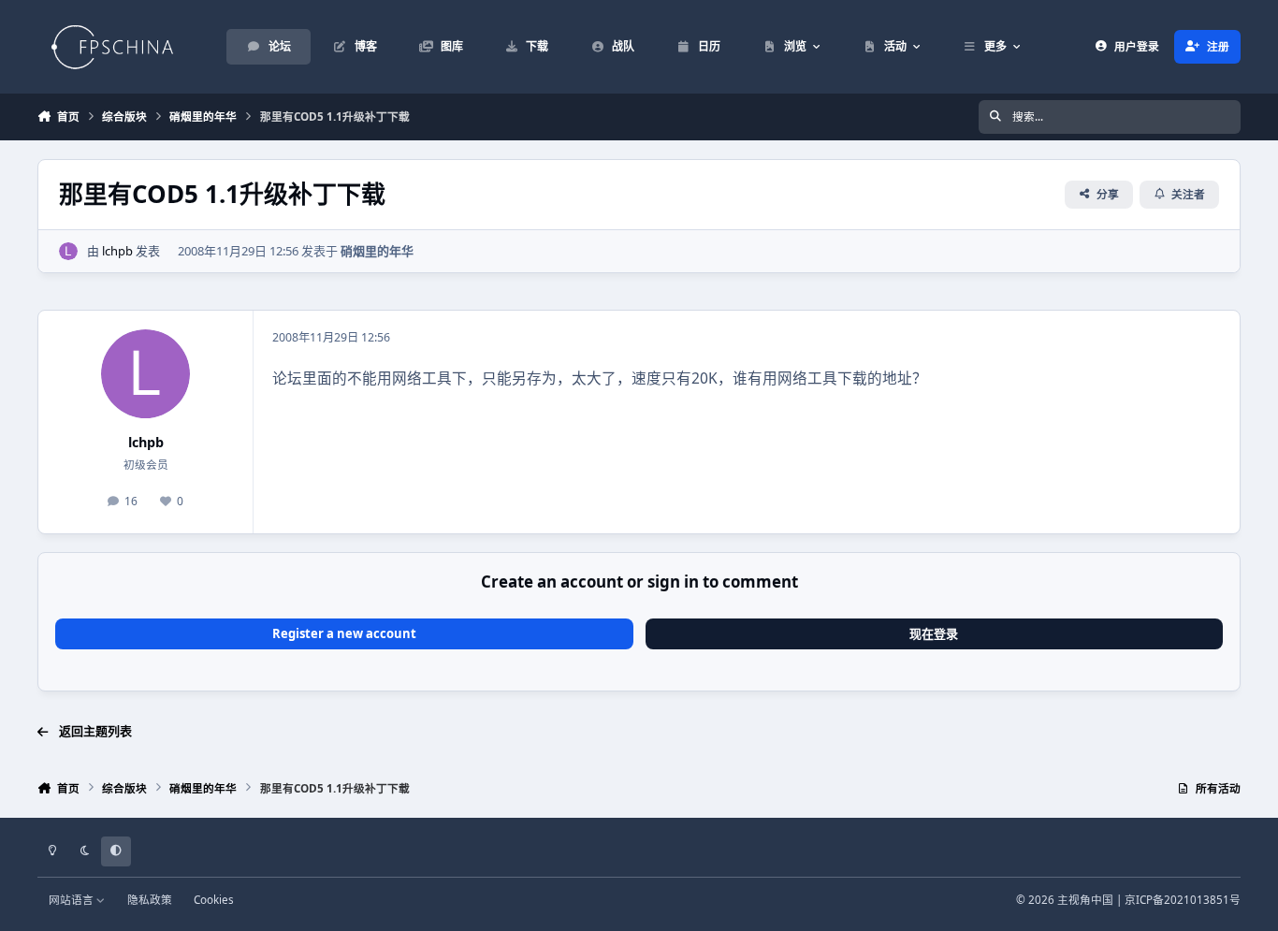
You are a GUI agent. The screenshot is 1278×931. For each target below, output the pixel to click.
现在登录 (933, 633)
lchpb (117, 250)
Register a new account (344, 633)
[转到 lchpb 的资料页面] (68, 251)
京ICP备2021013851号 (1183, 899)
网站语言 (72, 899)
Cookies (214, 899)
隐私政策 (149, 899)
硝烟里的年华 (377, 250)
